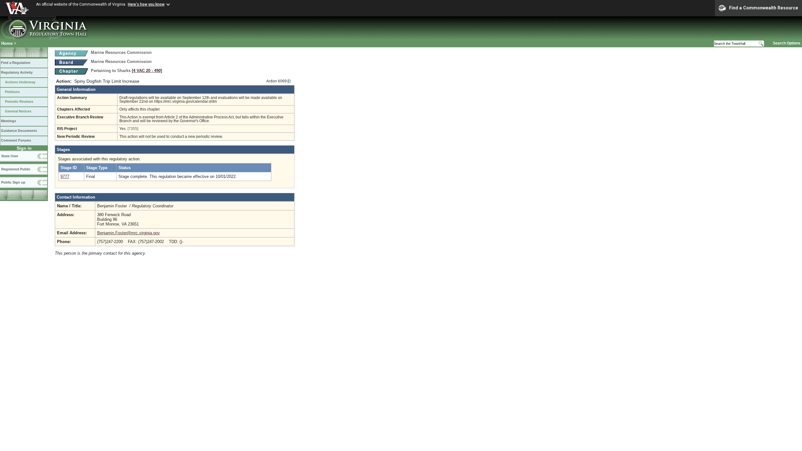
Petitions (12, 92)
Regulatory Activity (17, 72)
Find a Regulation (15, 63)
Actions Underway (20, 82)
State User (9, 156)
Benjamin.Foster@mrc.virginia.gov (128, 233)
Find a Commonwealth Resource (763, 7)
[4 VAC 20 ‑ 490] (147, 70)
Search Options (786, 43)
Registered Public (15, 169)
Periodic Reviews (19, 101)
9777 (64, 176)
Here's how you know (146, 4)
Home (7, 43)
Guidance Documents (19, 130)
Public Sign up (13, 182)
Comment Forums (16, 140)
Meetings (8, 121)
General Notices (18, 111)
